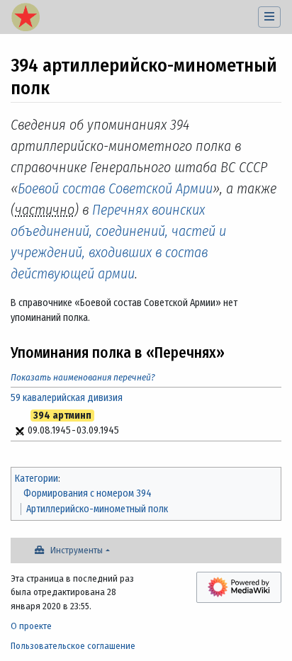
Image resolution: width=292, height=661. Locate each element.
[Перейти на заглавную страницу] (25, 18)
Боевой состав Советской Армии (115, 188)
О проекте (31, 626)
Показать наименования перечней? (83, 377)
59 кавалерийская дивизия (67, 398)
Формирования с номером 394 (87, 493)
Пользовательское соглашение (73, 645)
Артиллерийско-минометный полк (97, 509)
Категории (36, 479)
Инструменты (76, 550)
